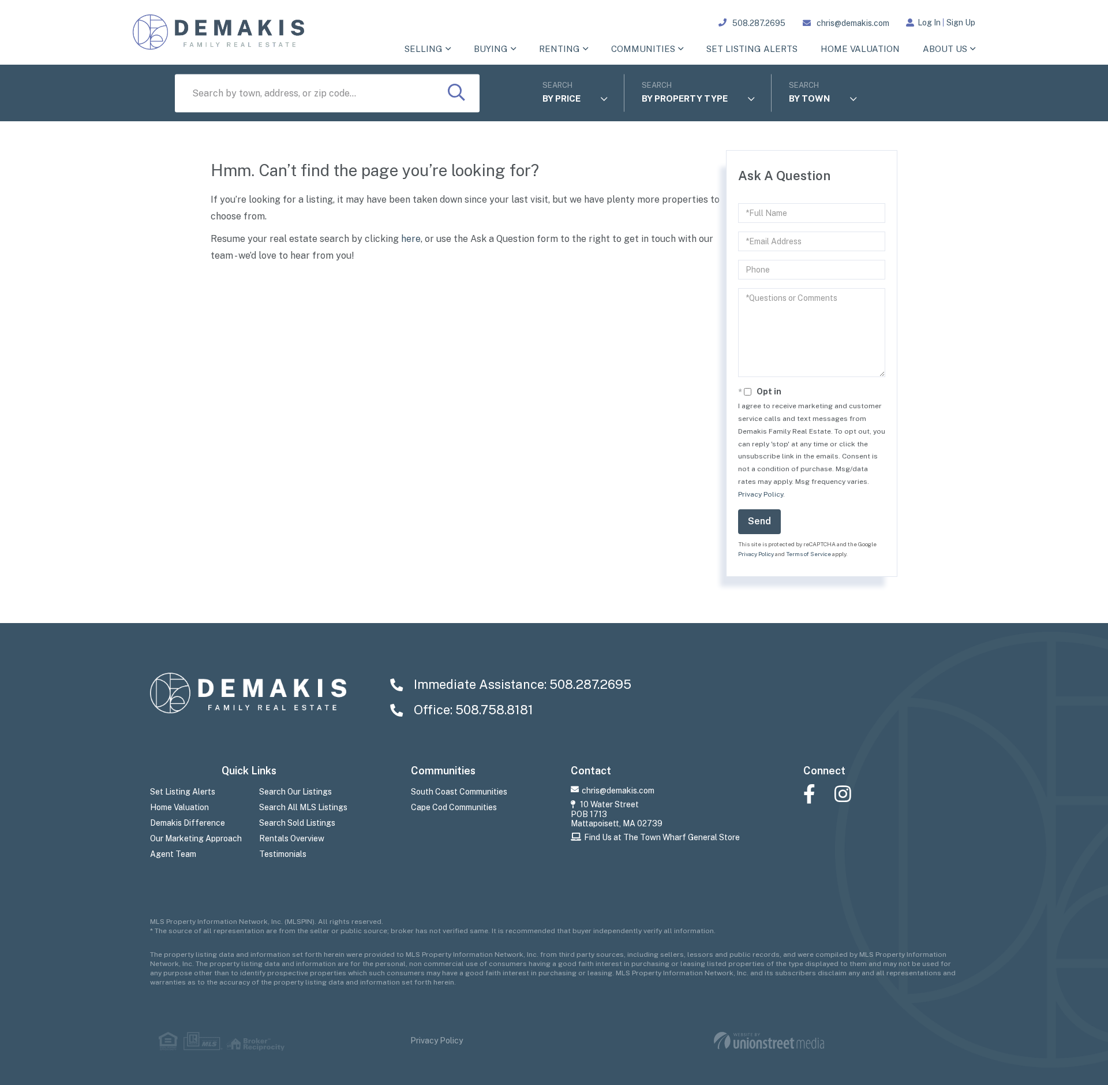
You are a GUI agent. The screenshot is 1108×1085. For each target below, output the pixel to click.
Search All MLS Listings (303, 807)
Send (759, 521)
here (411, 238)
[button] (456, 93)
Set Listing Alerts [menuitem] (752, 49)
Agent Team (173, 854)
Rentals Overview (291, 838)
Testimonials (282, 854)
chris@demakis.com (853, 23)
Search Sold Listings (297, 822)
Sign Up (960, 22)
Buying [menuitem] (491, 49)
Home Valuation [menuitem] (860, 49)
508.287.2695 (758, 23)
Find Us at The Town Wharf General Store (662, 837)
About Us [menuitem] (945, 49)
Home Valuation (179, 807)
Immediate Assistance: (521, 684)
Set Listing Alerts (182, 791)
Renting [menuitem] (559, 49)
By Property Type (685, 98)
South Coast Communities (459, 791)
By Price (561, 98)
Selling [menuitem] (424, 49)
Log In (929, 22)
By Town (809, 98)
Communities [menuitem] (643, 49)
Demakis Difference (187, 822)
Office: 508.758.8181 (472, 709)
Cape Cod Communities (454, 807)
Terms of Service (808, 553)
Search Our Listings (295, 791)
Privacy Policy (760, 494)
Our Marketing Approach (196, 838)
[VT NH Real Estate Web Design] (769, 1041)
